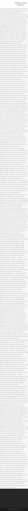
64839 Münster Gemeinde (17, 497)
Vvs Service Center (6, 493)
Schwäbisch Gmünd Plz (18, 493)
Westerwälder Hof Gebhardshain (13, 501)
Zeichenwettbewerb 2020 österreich (11, 495)
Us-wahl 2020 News (7, 499)
